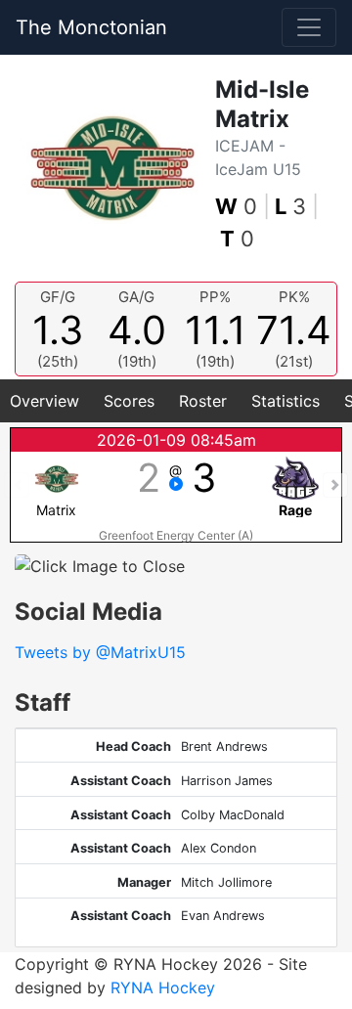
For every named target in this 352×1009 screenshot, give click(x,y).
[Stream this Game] (176, 484)
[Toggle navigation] (309, 27)
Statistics (285, 401)
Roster (203, 401)
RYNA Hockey (162, 987)
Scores (129, 401)
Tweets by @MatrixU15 (100, 652)
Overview (44, 401)
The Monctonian (91, 27)
